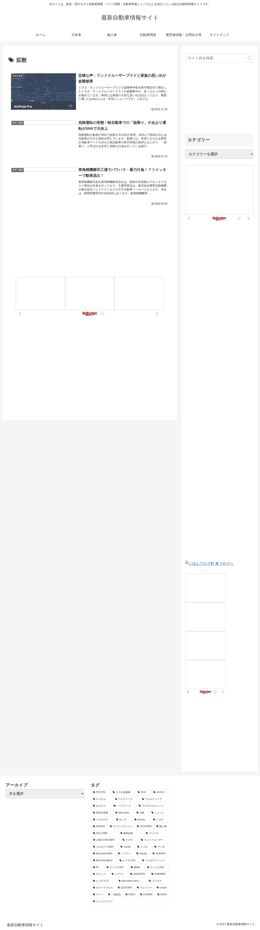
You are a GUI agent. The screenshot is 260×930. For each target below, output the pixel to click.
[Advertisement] (90, 232)
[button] (249, 58)
